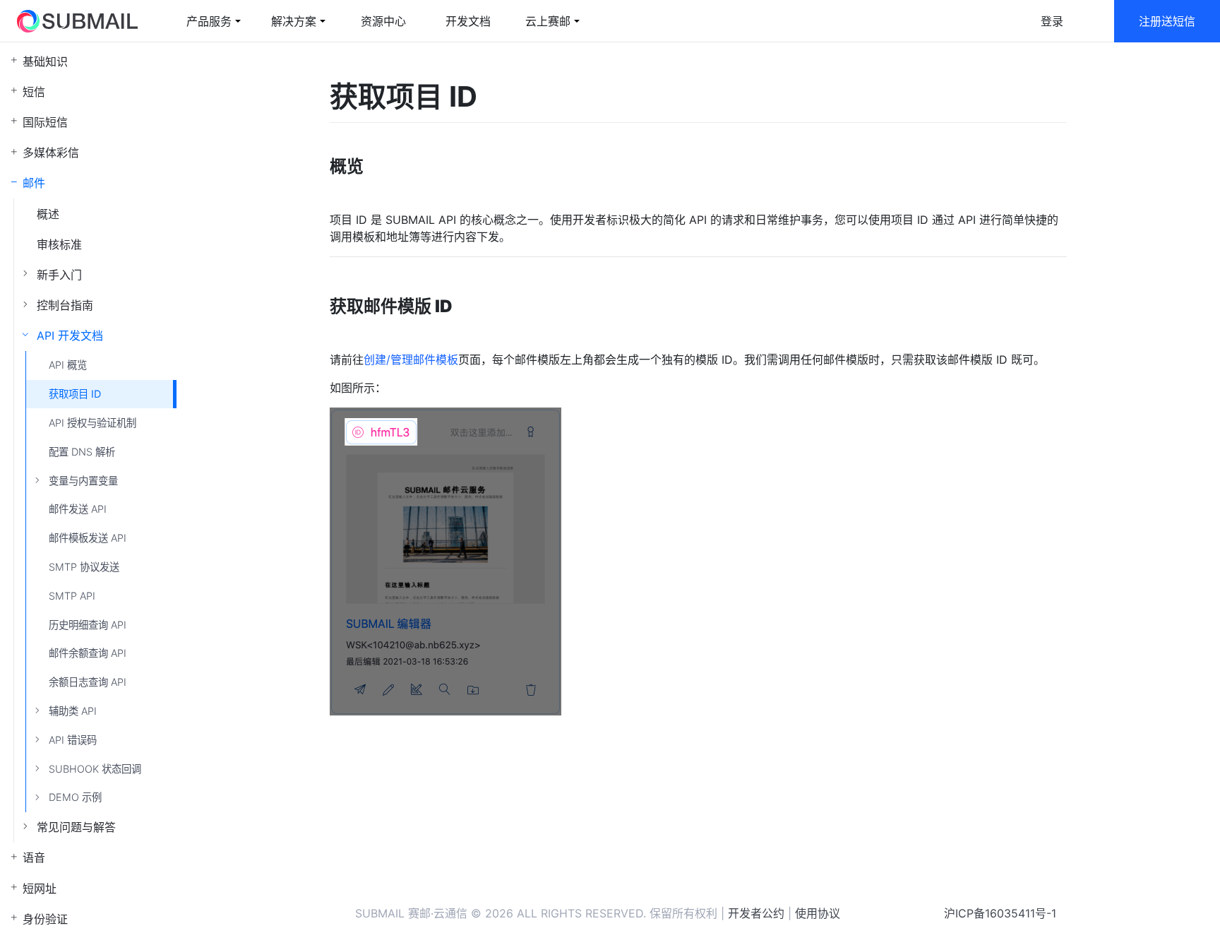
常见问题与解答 (76, 827)
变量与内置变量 (83, 481)
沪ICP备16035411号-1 (1000, 913)
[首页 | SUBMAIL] (77, 21)
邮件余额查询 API (87, 653)
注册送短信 (1167, 21)
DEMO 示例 (75, 797)
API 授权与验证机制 (92, 423)
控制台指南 (65, 305)
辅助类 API (73, 711)
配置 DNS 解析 (82, 452)
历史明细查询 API (87, 625)
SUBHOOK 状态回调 (95, 769)
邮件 (34, 183)
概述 (48, 214)
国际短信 (45, 122)
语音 (34, 857)
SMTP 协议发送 (84, 567)
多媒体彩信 (51, 152)
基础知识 (45, 61)
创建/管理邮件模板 (411, 359)
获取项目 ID (75, 394)
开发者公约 (756, 913)
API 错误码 (73, 740)
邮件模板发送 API (87, 538)
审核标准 (59, 244)
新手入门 (59, 275)
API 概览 (68, 365)
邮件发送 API (78, 509)
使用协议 (817, 913)
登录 (1052, 21)
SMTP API (72, 596)
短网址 (39, 888)
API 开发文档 (70, 335)
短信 (34, 92)
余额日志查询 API (87, 682)
